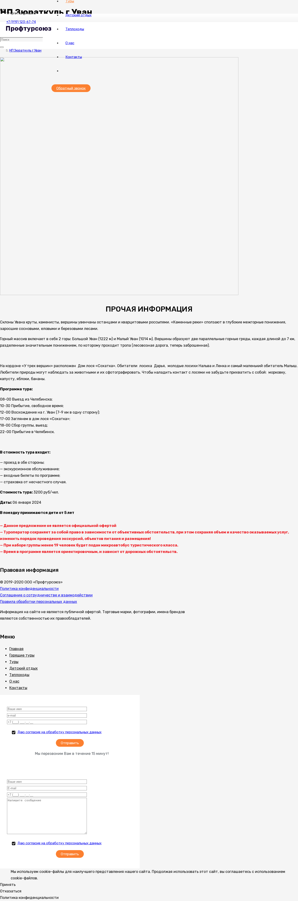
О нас (14, 681)
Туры (13, 662)
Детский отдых (23, 668)
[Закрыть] (2, 47)
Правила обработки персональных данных (38, 601)
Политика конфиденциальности (29, 588)
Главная (16, 649)
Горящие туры (21, 655)
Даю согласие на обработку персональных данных (59, 732)
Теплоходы (19, 675)
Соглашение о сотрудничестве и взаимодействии (46, 595)
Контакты (18, 688)
